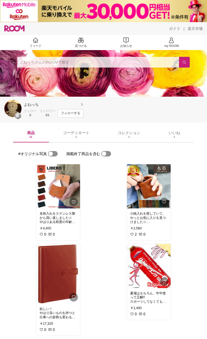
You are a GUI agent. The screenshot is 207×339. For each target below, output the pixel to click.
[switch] (53, 153)
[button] (13, 108)
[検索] (184, 62)
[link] (58, 186)
